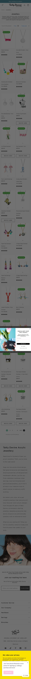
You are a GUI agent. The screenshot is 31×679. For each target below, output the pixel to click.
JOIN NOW (8, 672)
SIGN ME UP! (23, 343)
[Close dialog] (30, 328)
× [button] (27, 663)
